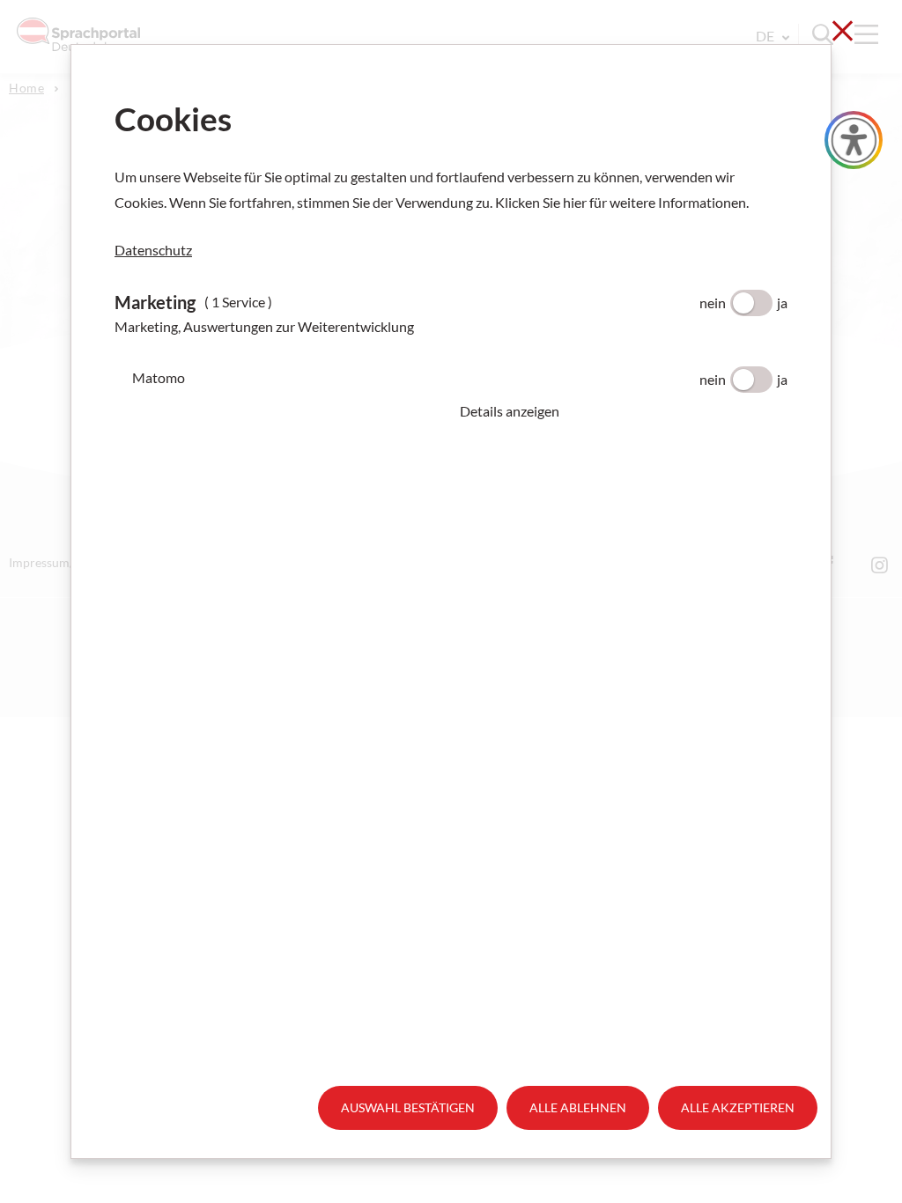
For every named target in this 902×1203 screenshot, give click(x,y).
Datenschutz (153, 249)
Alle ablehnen (577, 1107)
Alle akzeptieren (738, 1107)
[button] (623, 411)
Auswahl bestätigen (408, 1107)
